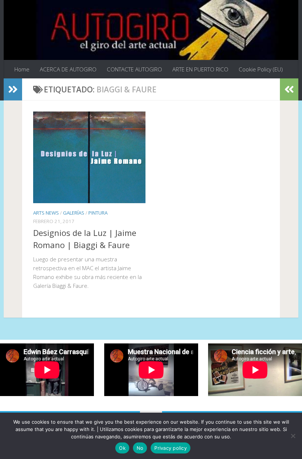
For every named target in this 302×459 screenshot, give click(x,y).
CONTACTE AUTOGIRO (134, 69)
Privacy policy (170, 448)
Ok (122, 448)
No (140, 448)
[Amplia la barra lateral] (13, 89)
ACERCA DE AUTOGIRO (68, 69)
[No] (292, 435)
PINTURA (98, 212)
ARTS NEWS (46, 212)
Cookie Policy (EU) (261, 69)
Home (21, 69)
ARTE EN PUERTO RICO (200, 69)
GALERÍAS (73, 212)
